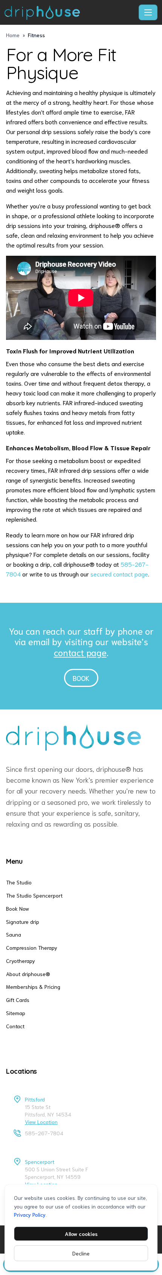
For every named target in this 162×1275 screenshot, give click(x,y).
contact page (80, 652)
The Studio (19, 882)
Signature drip (22, 921)
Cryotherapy (20, 960)
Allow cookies (81, 1233)
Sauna (13, 934)
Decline (81, 1253)
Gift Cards (17, 999)
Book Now (17, 908)
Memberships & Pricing (33, 986)
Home (13, 35)
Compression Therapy (31, 947)
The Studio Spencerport (34, 895)
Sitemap (15, 1012)
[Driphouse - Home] (70, 12)
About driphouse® (28, 973)
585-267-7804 (44, 1133)
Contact (15, 1026)
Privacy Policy (30, 1214)
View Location (41, 1121)
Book (81, 677)
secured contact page (119, 574)
